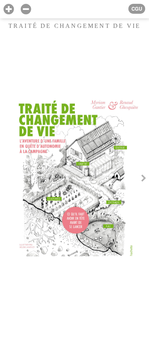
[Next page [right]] (143, 179)
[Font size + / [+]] (8, 9)
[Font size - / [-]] (25, 9)
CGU (136, 8)
